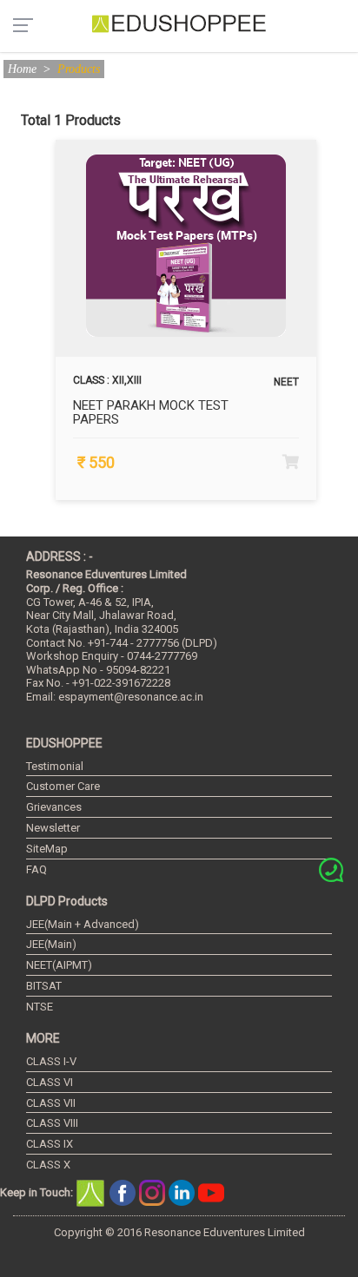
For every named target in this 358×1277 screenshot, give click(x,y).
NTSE (39, 1006)
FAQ (36, 869)
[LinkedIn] (183, 1191)
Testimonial (54, 766)
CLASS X (48, 1164)
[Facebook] (124, 1191)
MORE (43, 1038)
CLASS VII (51, 1102)
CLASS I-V (51, 1061)
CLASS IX (49, 1143)
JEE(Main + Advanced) (82, 924)
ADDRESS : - (59, 556)
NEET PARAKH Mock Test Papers (151, 412)
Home (22, 69)
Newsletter (53, 827)
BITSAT (44, 985)
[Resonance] (92, 1191)
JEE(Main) (51, 944)
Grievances (54, 806)
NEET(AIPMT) (59, 964)
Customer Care (63, 786)
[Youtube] (211, 1191)
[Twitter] (154, 1191)
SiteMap (47, 848)
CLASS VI (49, 1082)
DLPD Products (67, 901)
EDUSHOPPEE (64, 743)
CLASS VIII (52, 1122)
